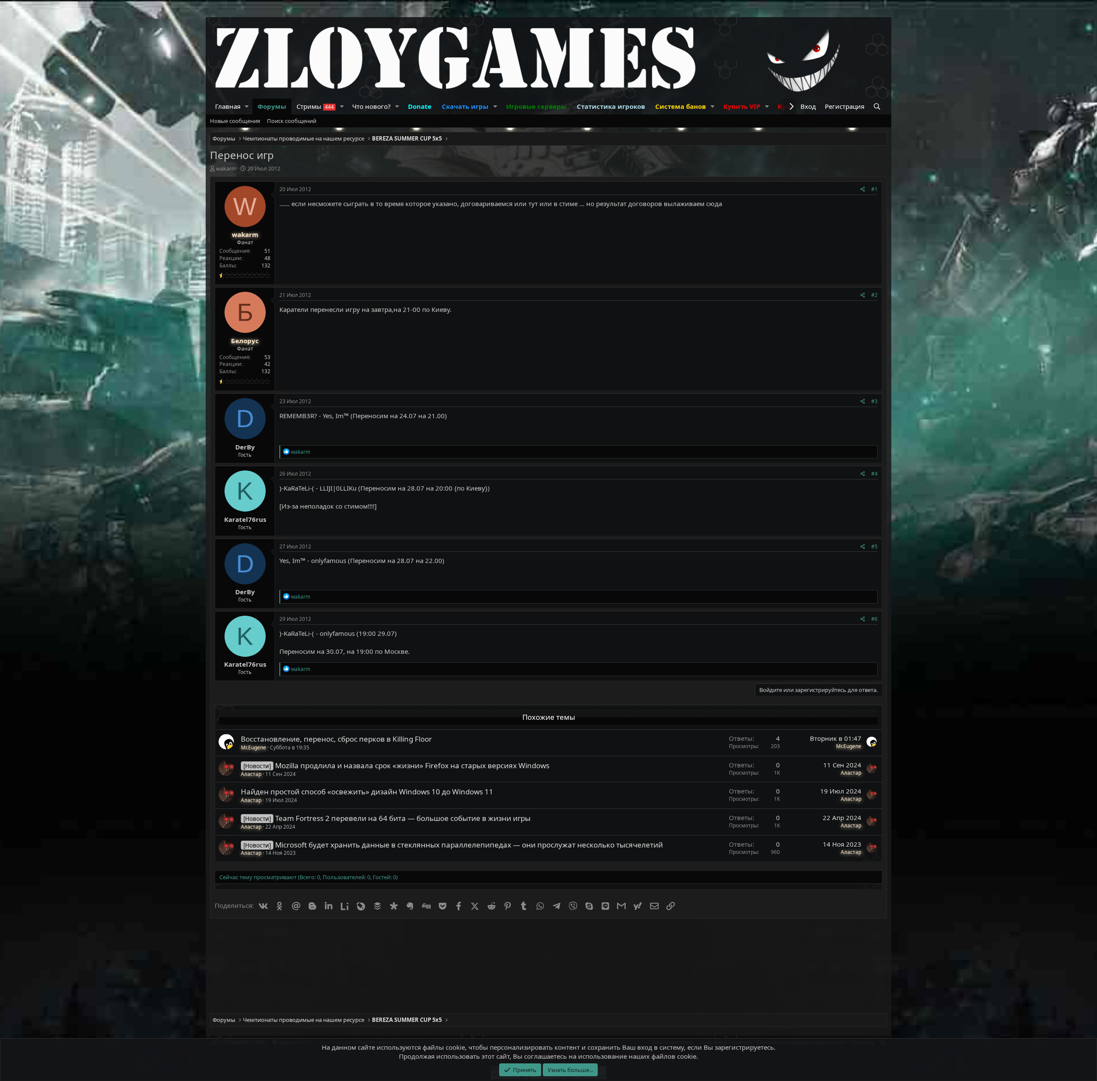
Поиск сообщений (291, 121)
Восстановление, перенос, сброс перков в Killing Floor (336, 739)
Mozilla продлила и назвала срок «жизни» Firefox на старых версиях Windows (412, 765)
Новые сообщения (235, 121)
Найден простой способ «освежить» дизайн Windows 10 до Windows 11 (367, 792)
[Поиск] (878, 106)
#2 (874, 295)
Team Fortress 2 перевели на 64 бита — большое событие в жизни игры (403, 818)
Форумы (272, 106)
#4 (874, 473)
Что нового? (371, 106)
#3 (874, 401)
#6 (874, 619)
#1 (874, 189)
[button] (246, 106)
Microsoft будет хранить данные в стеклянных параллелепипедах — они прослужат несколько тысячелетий (469, 845)
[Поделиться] (862, 190)
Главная (227, 106)
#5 (874, 546)
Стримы (315, 106)
